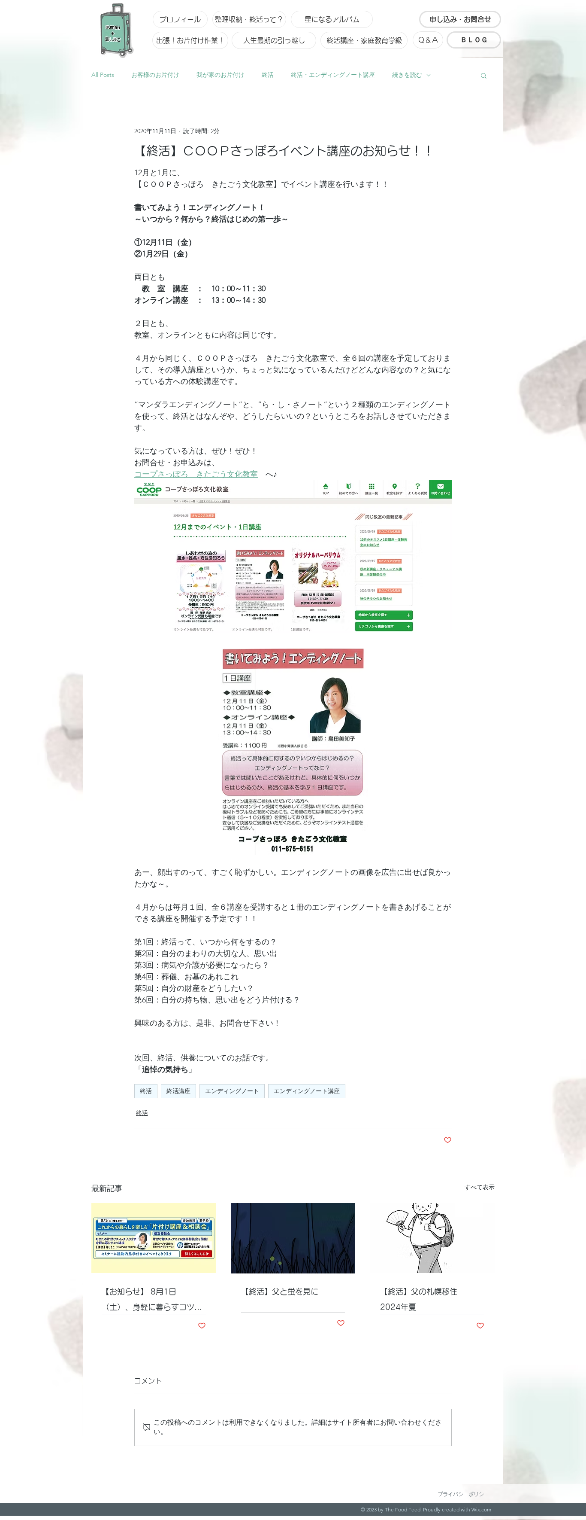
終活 (268, 75)
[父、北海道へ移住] (432, 1238)
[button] (484, 75)
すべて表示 (480, 1187)
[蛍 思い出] (293, 1238)
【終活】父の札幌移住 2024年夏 (422, 1299)
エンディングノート (232, 1091)
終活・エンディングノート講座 (333, 75)
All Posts (102, 75)
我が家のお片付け (220, 75)
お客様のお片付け (155, 75)
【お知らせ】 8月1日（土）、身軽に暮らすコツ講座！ (152, 1301)
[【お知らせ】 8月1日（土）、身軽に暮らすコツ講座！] (153, 1238)
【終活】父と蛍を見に (279, 1291)
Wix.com (481, 1509)
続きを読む (407, 75)
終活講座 (178, 1091)
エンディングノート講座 (307, 1091)
